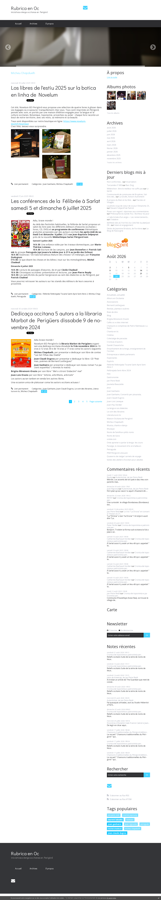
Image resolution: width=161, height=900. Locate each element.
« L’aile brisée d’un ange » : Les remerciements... (128, 217)
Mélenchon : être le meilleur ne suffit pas (125, 188)
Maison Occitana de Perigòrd (119, 419)
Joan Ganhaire (49, 184)
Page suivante (96, 401)
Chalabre (114, 219)
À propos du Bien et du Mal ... (119, 200)
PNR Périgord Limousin (117, 453)
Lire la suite (112, 77)
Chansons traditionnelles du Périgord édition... (127, 732)
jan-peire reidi (113, 815)
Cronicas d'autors (114, 342)
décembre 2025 (113, 155)
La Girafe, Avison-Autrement (131, 196)
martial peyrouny (130, 815)
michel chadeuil (114, 828)
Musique (111, 429)
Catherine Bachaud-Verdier (119, 539)
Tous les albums (113, 113)
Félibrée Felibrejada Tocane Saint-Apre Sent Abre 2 (65, 294)
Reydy (109, 477)
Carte (112, 609)
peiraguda (144, 824)
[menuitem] (18, 23)
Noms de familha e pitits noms (120, 432)
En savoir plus (111, 898)
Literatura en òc (114, 415)
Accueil (18, 23)
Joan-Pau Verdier (114, 405)
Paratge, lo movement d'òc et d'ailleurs (124, 446)
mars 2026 (111, 145)
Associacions (112, 302)
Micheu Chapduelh (64, 184)
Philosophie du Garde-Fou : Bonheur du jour (129, 213)
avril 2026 (111, 141)
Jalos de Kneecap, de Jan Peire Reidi (122, 677)
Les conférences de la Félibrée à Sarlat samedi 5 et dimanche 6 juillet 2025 (55, 204)
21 (141, 273)
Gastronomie (112, 377)
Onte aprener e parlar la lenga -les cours (125, 443)
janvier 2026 (112, 152)
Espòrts (110, 361)
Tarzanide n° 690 (114, 185)
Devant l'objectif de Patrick (122, 208)
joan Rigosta (112, 488)
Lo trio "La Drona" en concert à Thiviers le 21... (128, 512)
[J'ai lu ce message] (159, 898)
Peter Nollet (112, 525)
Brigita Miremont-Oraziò (118, 319)
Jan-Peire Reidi (113, 381)
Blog (109, 315)
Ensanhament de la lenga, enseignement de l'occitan (126, 350)
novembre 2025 (114, 158)
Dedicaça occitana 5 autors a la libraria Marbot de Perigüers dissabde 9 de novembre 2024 (56, 320)
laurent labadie (115, 819)
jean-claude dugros (117, 833)
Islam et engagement (123, 225)
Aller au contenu (8, 2)
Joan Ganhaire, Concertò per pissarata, (124, 394)
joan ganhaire (114, 824)
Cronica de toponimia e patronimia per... (127, 499)
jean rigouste (131, 824)
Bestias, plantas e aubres (118, 309)
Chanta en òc (112, 331)
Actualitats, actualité (116, 295)
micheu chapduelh (132, 828)
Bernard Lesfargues (116, 305)
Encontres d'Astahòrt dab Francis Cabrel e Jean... (128, 723)
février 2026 (112, 148)
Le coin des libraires (83, 388)
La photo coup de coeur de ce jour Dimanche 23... (128, 206)
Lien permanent (21, 184)
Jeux (109, 388)
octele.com (111, 439)
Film (108, 374)
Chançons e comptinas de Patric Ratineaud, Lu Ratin (127, 327)
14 (141, 270)
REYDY (110, 498)
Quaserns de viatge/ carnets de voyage (124, 456)
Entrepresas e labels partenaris (121, 354)
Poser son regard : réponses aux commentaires (128, 211)
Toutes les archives (114, 163)
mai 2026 (111, 138)
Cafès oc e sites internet (117, 322)
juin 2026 (111, 134)
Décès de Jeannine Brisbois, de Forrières (124, 228)
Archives (33, 23)
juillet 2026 (111, 131)
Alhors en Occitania (115, 298)
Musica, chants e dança (117, 425)
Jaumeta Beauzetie (115, 384)
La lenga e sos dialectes (117, 408)
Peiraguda (21, 296)
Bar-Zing (130, 185)
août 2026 (111, 128)
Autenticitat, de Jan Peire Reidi (129, 477)
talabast (129, 819)
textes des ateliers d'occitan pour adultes (125, 460)
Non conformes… (114, 182)
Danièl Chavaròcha (115, 345)
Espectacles (112, 358)
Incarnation (131, 182)
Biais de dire (112, 312)
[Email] (85, 7)
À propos (49, 23)
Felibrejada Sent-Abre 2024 (119, 370)
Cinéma (110, 335)
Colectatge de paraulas (117, 338)
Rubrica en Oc (25, 8)
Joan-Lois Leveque (115, 401)
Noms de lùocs (113, 436)
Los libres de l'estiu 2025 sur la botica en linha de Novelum (53, 91)
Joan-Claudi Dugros (65, 388)
